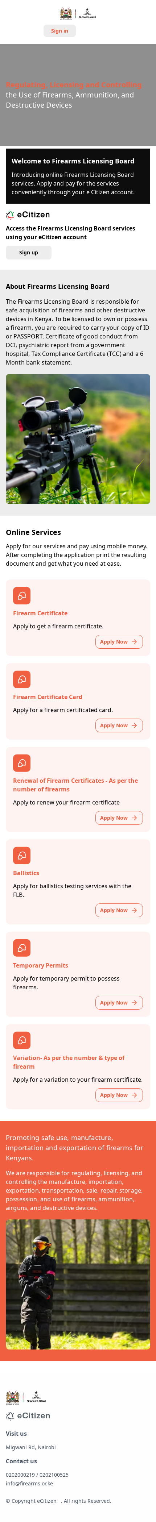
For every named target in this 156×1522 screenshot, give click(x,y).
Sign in (59, 30)
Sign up (95, 30)
